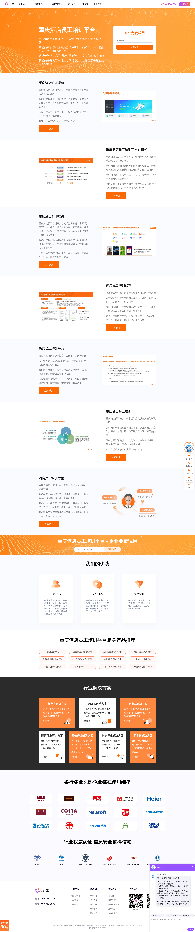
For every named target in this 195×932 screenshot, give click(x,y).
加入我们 (93, 913)
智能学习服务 (40, 4)
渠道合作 (93, 904)
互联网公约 (112, 909)
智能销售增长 (57, 4)
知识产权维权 (113, 904)
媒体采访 (93, 909)
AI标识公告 (113, 913)
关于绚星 (97, 4)
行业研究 (84, 4)
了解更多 (46, 721)
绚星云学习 (75, 896)
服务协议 (112, 896)
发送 (189, 929)
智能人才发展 (24, 4)
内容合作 (93, 896)
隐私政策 (112, 900)
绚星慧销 (74, 900)
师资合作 (93, 900)
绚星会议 (74, 904)
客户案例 (71, 4)
